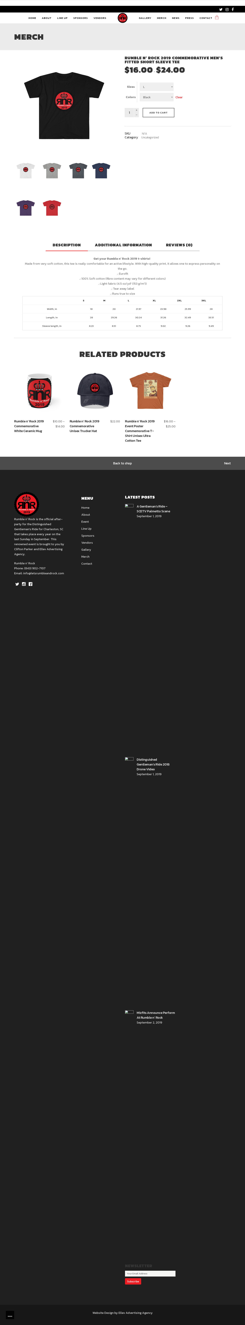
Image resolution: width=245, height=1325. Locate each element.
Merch (85, 556)
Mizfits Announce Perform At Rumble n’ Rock (156, 1015)
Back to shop (122, 463)
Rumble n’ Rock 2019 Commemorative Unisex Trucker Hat (84, 426)
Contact (86, 563)
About (85, 514)
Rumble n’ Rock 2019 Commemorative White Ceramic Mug (29, 426)
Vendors (87, 542)
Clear (179, 97)
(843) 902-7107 (35, 568)
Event (85, 521)
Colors (131, 97)
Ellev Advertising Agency (135, 1313)
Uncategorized (150, 137)
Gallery (86, 549)
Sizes (131, 86)
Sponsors (87, 535)
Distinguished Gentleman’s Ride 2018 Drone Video (153, 764)
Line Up (86, 528)
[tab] (67, 245)
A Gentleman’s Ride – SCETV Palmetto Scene (153, 509)
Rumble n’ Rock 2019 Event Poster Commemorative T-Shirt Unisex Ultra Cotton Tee (140, 431)
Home (85, 507)
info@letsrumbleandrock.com (43, 573)
